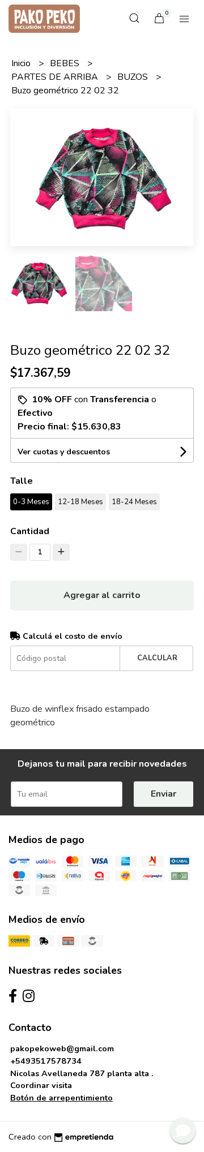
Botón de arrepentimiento (61, 1097)
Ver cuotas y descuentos (64, 451)
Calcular (157, 658)
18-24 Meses (134, 502)
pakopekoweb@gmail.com (62, 1048)
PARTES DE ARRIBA (55, 77)
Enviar (163, 794)
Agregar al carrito (102, 595)
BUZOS (133, 77)
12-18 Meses (80, 502)
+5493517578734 (46, 1061)
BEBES (66, 63)
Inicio (22, 63)
